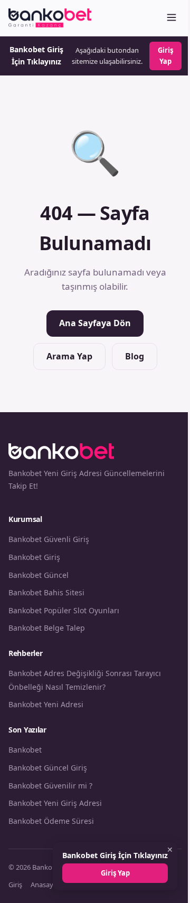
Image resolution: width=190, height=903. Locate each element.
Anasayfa (45, 884)
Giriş (15, 884)
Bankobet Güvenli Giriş (48, 539)
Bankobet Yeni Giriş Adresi (55, 803)
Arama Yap (69, 356)
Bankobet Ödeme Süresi (51, 821)
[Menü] (172, 18)
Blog (134, 356)
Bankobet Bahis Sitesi (46, 592)
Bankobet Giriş (34, 557)
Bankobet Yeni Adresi (45, 704)
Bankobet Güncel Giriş (47, 768)
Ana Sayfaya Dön (95, 323)
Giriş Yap (165, 55)
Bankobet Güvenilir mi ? (50, 786)
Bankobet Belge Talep (46, 628)
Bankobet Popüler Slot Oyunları (63, 610)
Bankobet (25, 750)
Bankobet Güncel (38, 575)
